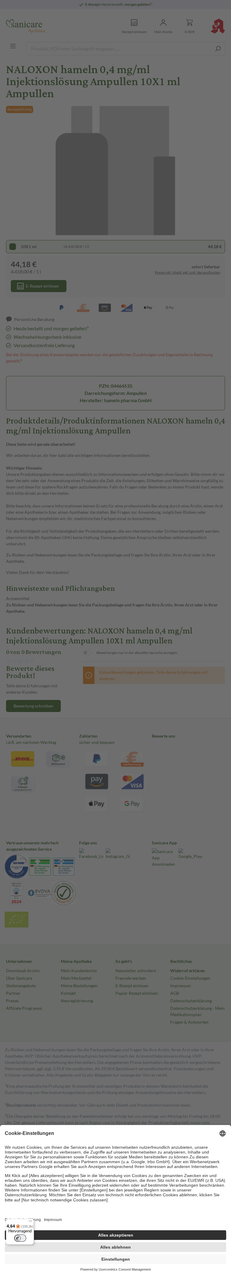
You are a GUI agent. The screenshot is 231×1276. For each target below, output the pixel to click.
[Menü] (30, 1222)
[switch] (20, 1238)
